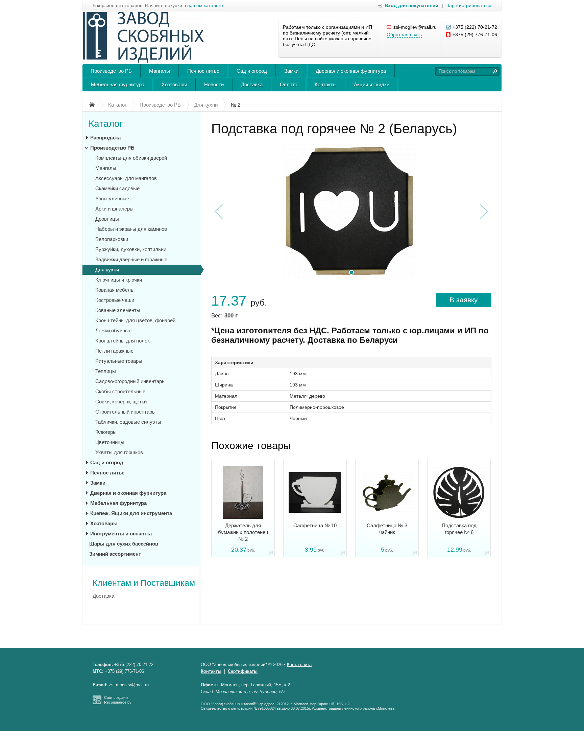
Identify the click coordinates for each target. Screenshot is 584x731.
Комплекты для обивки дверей (131, 158)
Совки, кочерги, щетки (121, 401)
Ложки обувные (113, 330)
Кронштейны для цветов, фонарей (135, 320)
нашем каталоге (205, 5)
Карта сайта (299, 664)
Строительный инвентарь (125, 412)
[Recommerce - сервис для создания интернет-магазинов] (97, 703)
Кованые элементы (117, 310)
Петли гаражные (114, 351)
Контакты (326, 84)
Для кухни (107, 269)
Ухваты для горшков (119, 452)
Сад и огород (252, 71)
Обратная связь (404, 34)
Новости (214, 84)
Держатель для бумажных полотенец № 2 (243, 532)
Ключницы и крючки (118, 280)
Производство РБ (111, 71)
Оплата (288, 84)
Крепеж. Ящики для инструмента (131, 513)
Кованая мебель (114, 290)
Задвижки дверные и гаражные (131, 259)
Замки (291, 71)
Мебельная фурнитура (117, 84)
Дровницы (107, 219)
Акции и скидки (371, 84)
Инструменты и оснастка (121, 533)
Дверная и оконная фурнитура (351, 71)
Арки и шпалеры (114, 209)
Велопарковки (111, 239)
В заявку (463, 300)
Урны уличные (112, 198)
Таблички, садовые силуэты (128, 422)
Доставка (252, 84)
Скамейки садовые (117, 188)
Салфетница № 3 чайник (387, 529)
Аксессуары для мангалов (126, 178)
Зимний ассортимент (115, 554)
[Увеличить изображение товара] (270, 554)
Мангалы (159, 71)
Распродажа (105, 137)
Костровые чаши (114, 300)
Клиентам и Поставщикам (144, 583)
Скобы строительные (120, 391)
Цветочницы (109, 442)
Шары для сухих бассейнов (123, 544)
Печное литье (203, 71)
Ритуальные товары (118, 361)
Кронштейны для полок (122, 341)
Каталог (106, 123)
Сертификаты (243, 671)
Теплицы (105, 371)
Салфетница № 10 (315, 525)
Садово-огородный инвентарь (130, 381)
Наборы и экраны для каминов (131, 229)
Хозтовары (174, 84)
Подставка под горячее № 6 (459, 529)
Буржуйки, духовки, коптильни (130, 249)
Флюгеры (106, 432)
